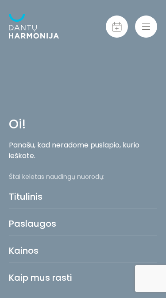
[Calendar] (117, 26)
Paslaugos (32, 223)
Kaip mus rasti (40, 277)
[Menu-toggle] (146, 26)
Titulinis (25, 196)
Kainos (24, 250)
